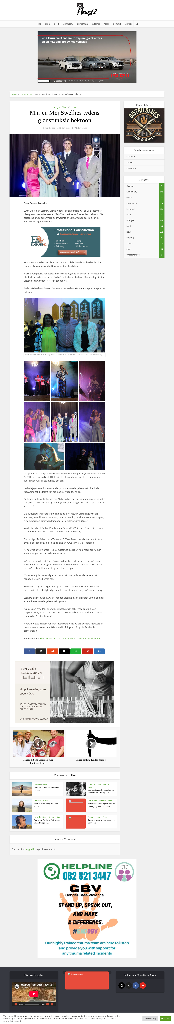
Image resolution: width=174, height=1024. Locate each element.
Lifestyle (96, 24)
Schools (73, 107)
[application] (34, 994)
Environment (82, 24)
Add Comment (63, 128)
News (47, 24)
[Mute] (47, 1004)
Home (38, 24)
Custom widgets (27, 94)
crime (99, 784)
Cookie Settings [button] (150, 1018)
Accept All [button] (165, 1018)
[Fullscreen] (52, 1004)
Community (68, 24)
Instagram (131, 168)
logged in (30, 849)
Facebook (130, 156)
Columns (91, 784)
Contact (128, 24)
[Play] (16, 1004)
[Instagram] (121, 985)
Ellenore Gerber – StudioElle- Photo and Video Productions (70, 638)
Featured (117, 24)
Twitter (129, 162)
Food (56, 24)
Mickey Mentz (81, 128)
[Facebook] (136, 985)
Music (106, 24)
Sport (59, 817)
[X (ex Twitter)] (128, 985)
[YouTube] (143, 985)
